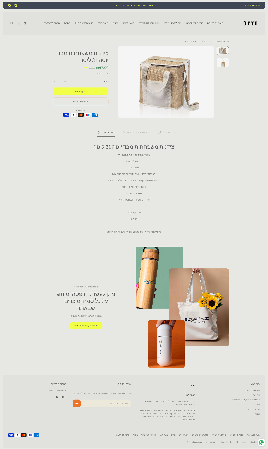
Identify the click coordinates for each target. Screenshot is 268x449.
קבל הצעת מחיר (252, 5)
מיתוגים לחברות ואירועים (138, 132)
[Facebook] (16, 5)
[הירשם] (77, 403)
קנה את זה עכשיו (80, 101)
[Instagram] (10, 5)
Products (221, 41)
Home (217, 41)
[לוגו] (250, 23)
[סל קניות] (25, 23)
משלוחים (167, 132)
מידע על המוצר (108, 132)
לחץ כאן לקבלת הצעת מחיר (86, 325)
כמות (106, 81)
